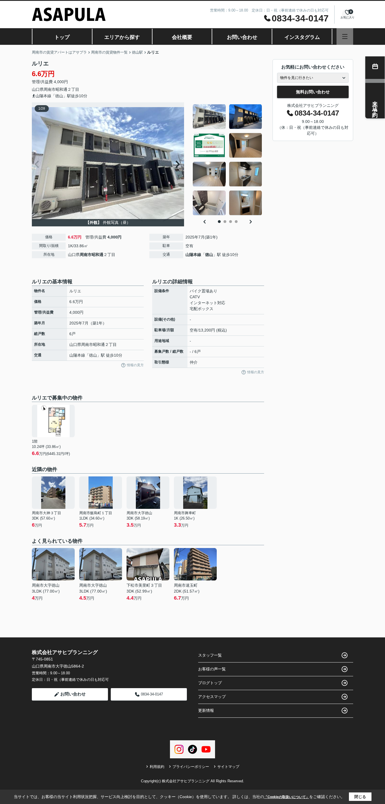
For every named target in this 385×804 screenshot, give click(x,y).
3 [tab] (230, 221)
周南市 (50, 89)
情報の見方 (135, 365)
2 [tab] (225, 221)
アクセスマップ (212, 696)
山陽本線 (193, 254)
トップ (62, 37)
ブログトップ (210, 683)
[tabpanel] (227, 159)
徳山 (209, 254)
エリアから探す (122, 37)
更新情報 (206, 710)
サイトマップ (228, 767)
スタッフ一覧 (210, 655)
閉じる (360, 796)
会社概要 (182, 37)
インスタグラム (302, 37)
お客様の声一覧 (212, 669)
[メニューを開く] (344, 36)
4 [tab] (236, 221)
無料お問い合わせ (313, 91)
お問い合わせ (242, 37)
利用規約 (157, 767)
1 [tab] (219, 221)
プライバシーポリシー (190, 767)
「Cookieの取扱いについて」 (286, 797)
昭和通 (61, 89)
